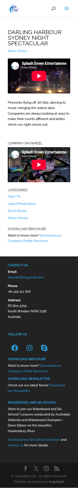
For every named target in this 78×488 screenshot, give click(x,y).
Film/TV (14, 197)
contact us (15, 445)
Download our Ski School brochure (34, 440)
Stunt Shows (17, 211)
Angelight (56, 482)
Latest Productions (22, 204)
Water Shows (17, 51)
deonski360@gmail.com (26, 277)
